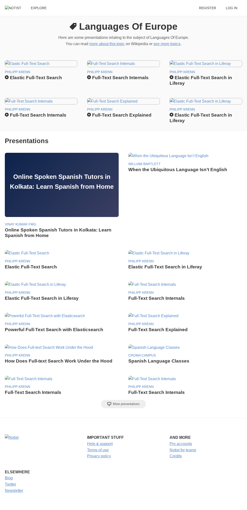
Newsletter (14, 491)
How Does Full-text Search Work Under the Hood (58, 360)
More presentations (126, 404)
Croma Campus (142, 355)
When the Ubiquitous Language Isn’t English (177, 169)
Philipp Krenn (17, 72)
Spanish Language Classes (158, 360)
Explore (39, 8)
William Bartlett (144, 164)
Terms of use (98, 450)
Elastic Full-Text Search (35, 77)
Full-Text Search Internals (120, 77)
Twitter (10, 484)
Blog (9, 478)
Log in (231, 8)
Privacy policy (99, 456)
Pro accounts (181, 444)
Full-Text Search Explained (121, 115)
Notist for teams (183, 450)
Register (207, 8)
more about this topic (107, 44)
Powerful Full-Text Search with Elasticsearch (54, 329)
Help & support (100, 444)
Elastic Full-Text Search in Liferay (165, 266)
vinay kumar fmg (20, 224)
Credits (176, 456)
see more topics (166, 44)
